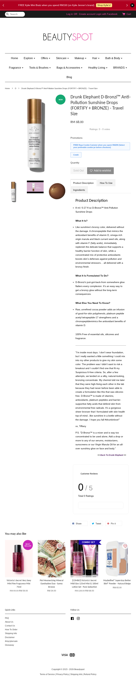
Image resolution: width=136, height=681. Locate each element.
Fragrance (15, 67)
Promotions (76, 137)
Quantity (74, 162)
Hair (95, 58)
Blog (69, 77)
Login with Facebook (106, 14)
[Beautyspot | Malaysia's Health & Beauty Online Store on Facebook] (72, 619)
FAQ (7, 618)
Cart (129, 14)
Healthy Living (97, 67)
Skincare (61, 58)
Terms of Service (47, 674)
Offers (45, 58)
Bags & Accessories (69, 67)
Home (14, 58)
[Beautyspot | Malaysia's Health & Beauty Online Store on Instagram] (78, 619)
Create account (87, 14)
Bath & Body (113, 58)
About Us (9, 622)
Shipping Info (11, 633)
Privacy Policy (62, 674)
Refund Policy (90, 674)
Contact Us (10, 626)
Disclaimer (10, 637)
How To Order (11, 629)
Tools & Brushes (39, 67)
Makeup (80, 58)
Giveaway (9, 645)
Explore (29, 58)
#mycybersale (11, 641)
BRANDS (119, 67)
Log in (69, 14)
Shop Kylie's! (104, 5)
